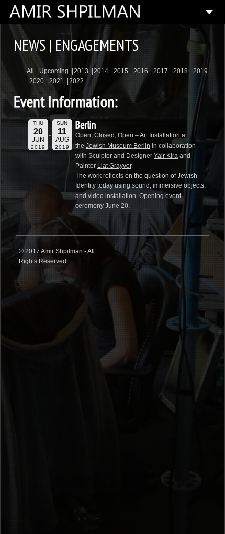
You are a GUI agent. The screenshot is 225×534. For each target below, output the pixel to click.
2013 (81, 71)
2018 (180, 71)
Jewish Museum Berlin (118, 145)
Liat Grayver (114, 165)
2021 (56, 81)
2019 (200, 71)
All (30, 71)
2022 (76, 81)
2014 (101, 71)
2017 (160, 71)
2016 (140, 71)
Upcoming (54, 71)
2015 (121, 71)
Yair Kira (166, 155)
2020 (36, 81)
